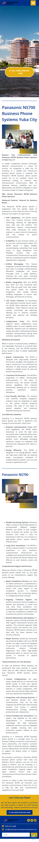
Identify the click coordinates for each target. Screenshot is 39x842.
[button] (33, 3)
